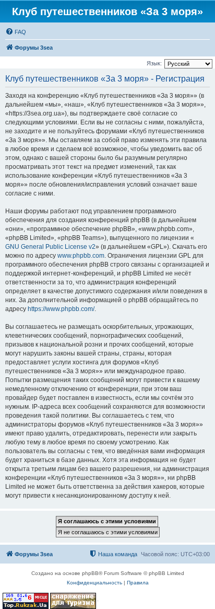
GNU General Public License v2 (50, 246)
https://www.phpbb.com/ (61, 309)
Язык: (154, 63)
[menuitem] (15, 32)
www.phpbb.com (80, 255)
